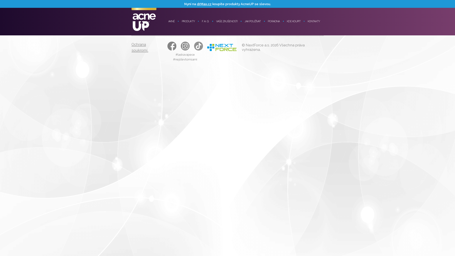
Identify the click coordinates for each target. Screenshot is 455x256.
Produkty (188, 21)
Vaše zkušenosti (226, 21)
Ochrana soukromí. (140, 47)
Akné (171, 21)
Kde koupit (294, 21)
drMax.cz (204, 4)
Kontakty (314, 21)
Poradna (274, 21)
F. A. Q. (205, 21)
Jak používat (253, 21)
